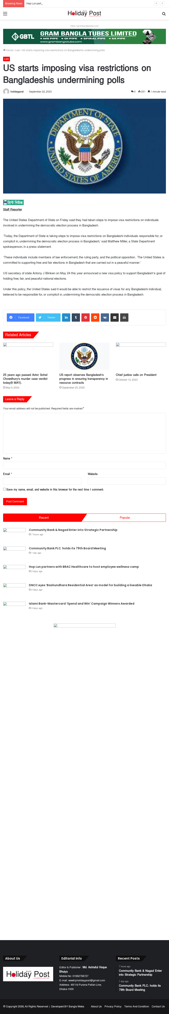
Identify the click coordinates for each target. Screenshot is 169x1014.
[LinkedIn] (66, 317)
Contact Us (158, 1006)
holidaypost (17, 91)
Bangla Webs (76, 1006)
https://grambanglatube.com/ (84, 26)
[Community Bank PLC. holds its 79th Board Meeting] (14, 554)
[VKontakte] (105, 317)
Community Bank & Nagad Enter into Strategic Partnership (73, 530)
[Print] (124, 317)
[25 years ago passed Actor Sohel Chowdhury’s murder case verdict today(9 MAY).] (28, 357)
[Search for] (164, 15)
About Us (96, 1006)
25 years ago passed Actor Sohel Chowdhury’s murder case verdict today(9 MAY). (25, 379)
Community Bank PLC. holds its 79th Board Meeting (67, 548)
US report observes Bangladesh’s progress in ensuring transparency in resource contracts (83, 379)
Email (7, 474)
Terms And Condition (136, 1006)
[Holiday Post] (84, 13)
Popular (125, 518)
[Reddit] (95, 317)
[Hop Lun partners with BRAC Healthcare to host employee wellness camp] (14, 572)
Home (9, 50)
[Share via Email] (114, 317)
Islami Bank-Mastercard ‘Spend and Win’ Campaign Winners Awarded (81, 603)
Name (7, 459)
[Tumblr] (76, 317)
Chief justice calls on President (136, 375)
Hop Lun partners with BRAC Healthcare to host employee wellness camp (69, 3)
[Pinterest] (85, 317)
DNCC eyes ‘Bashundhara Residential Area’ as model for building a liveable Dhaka (90, 585)
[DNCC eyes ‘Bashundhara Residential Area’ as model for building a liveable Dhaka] (14, 591)
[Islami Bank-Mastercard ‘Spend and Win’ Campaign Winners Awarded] (14, 609)
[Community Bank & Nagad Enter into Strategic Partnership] (14, 536)
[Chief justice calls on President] (141, 357)
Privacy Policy (113, 1006)
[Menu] (5, 15)
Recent (44, 518)
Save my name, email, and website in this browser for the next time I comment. (55, 490)
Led (17, 50)
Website (92, 474)
